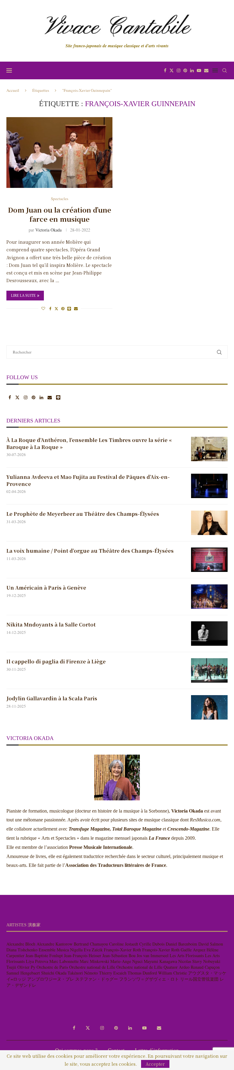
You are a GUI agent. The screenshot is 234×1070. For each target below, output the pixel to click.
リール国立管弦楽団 (199, 979)
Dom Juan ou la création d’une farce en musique (59, 214)
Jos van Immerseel (152, 955)
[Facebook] (165, 70)
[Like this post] (43, 308)
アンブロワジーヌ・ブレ (50, 979)
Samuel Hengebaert (23, 973)
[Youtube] (199, 70)
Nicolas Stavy (190, 961)
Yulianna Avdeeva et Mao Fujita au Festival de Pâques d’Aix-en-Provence (88, 480)
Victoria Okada (48, 230)
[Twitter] (171, 70)
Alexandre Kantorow (55, 944)
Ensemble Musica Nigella (61, 950)
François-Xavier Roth (122, 950)
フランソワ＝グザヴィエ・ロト (149, 979)
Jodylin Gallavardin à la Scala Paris (51, 698)
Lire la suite (23, 295)
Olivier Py (26, 967)
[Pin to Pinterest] (62, 308)
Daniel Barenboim (181, 944)
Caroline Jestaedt (123, 944)
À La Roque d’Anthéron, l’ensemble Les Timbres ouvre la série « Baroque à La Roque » (89, 443)
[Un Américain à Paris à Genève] (209, 596)
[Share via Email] (76, 308)
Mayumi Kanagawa (160, 961)
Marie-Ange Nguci (126, 961)
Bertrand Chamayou (91, 944)
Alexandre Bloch (20, 944)
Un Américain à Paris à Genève (46, 587)
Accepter (155, 1064)
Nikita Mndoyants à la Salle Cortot (51, 624)
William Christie (172, 973)
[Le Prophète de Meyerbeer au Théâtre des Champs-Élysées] (209, 523)
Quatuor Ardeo (177, 967)
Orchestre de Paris (52, 967)
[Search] (225, 70)
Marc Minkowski (94, 961)
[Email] (206, 70)
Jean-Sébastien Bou (119, 955)
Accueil (12, 90)
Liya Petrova (37, 961)
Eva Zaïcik (93, 950)
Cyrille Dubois (152, 944)
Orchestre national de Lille (92, 967)
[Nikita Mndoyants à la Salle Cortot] (209, 633)
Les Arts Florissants (187, 955)
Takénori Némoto (83, 973)
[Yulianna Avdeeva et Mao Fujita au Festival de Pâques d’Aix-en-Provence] (209, 486)
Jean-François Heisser (82, 955)
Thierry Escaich (112, 973)
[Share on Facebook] (50, 308)
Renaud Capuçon (205, 967)
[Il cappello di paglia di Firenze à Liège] (209, 670)
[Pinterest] (185, 70)
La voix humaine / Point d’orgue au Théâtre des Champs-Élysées (90, 551)
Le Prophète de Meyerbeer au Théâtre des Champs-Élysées (82, 514)
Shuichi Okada (53, 973)
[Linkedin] (192, 70)
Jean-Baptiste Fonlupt (44, 955)
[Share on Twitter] (56, 308)
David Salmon (210, 944)
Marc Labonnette (64, 961)
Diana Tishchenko (21, 950)
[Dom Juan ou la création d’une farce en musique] (59, 152)
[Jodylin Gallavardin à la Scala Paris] (209, 707)
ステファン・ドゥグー (96, 979)
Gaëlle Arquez (193, 950)
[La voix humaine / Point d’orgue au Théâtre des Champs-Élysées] (209, 560)
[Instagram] (178, 70)
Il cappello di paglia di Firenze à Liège (56, 661)
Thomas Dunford (142, 973)
